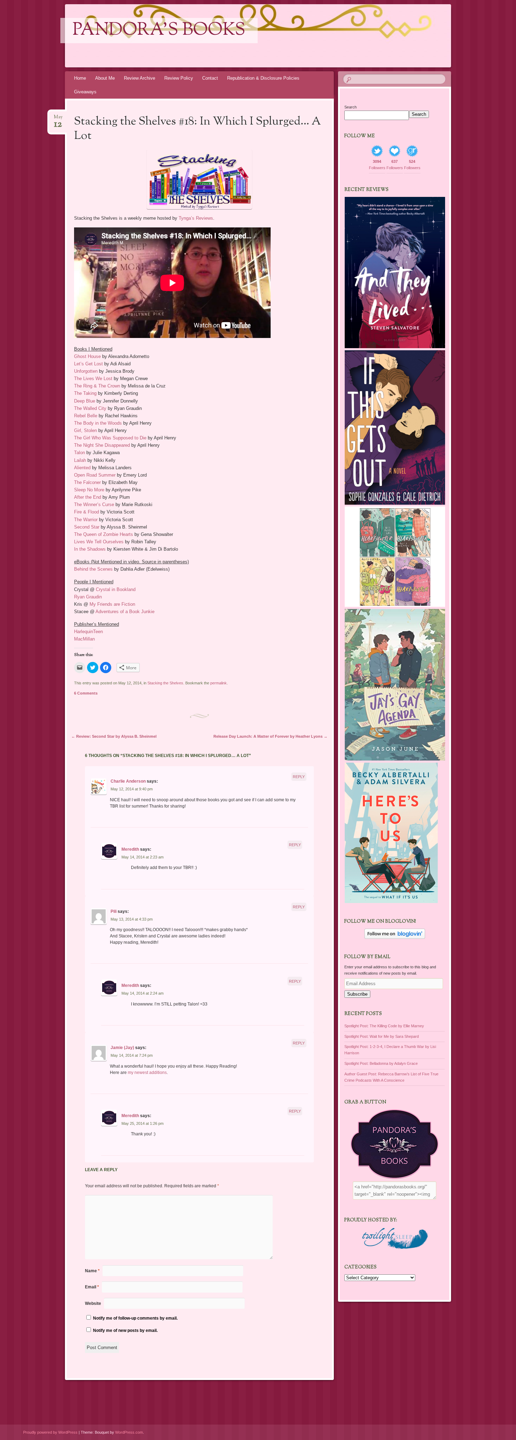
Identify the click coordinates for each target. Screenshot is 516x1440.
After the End (87, 497)
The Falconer (87, 482)
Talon (79, 452)
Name (92, 1270)
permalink (218, 683)
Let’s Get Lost (88, 363)
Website (93, 1303)
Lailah (80, 460)
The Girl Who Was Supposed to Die (110, 437)
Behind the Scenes (93, 569)
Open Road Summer (94, 475)
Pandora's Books (159, 30)
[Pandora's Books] (271, 35)
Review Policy (178, 78)
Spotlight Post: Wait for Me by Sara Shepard (381, 1036)
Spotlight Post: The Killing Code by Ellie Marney (384, 1026)
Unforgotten (86, 371)
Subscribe (357, 994)
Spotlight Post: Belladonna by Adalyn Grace (381, 1063)
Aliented (83, 467)
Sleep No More (89, 489)
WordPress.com (129, 1432)
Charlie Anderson (128, 781)
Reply (299, 777)
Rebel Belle (85, 415)
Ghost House (87, 356)
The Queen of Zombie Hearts (103, 534)
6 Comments (86, 693)
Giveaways (85, 91)
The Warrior (86, 519)
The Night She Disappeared (102, 445)
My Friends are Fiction (112, 604)
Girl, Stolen (85, 430)
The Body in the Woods (98, 423)
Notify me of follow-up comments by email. (135, 1318)
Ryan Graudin (88, 596)
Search (350, 107)
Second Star (86, 527)
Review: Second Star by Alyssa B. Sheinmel (114, 736)
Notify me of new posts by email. (125, 1330)
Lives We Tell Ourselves (99, 541)
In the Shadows (90, 549)
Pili (114, 911)
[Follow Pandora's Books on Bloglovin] (394, 937)
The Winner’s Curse (94, 504)
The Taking (85, 393)
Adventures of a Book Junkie (124, 611)
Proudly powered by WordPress (50, 1432)
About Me (105, 78)
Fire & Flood (86, 512)
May (58, 119)
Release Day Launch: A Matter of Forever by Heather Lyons (270, 736)
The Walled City (90, 408)
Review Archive (139, 78)
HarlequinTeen (88, 631)
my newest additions (147, 1072)
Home (80, 78)
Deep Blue (84, 401)
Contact (210, 78)
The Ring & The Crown (97, 386)
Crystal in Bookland (115, 589)
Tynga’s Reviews (196, 218)
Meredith (130, 849)
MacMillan (84, 639)
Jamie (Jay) (122, 1047)
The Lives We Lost (93, 378)
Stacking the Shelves (165, 683)
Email (92, 1287)
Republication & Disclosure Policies (263, 78)
